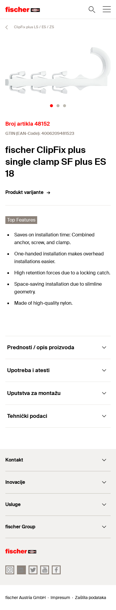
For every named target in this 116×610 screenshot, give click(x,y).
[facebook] (56, 569)
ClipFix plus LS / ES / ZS (33, 27)
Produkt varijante (24, 192)
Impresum (60, 597)
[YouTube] (44, 569)
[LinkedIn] (21, 569)
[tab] (51, 105)
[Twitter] (33, 569)
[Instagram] (9, 569)
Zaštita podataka (90, 597)
